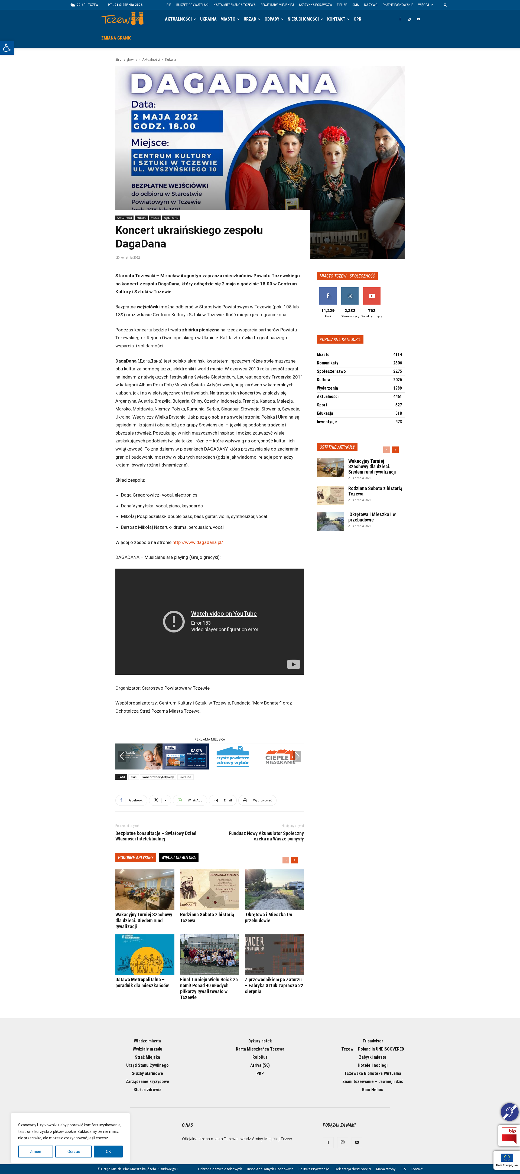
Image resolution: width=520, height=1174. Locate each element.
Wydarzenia (171, 218)
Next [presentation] (297, 756)
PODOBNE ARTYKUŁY (135, 857)
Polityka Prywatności (314, 1169)
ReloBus (260, 1057)
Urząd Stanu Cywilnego (147, 1065)
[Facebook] (400, 19)
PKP (260, 1073)
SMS (355, 5)
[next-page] (294, 860)
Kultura (141, 218)
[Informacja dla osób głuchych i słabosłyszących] (510, 1113)
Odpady (272, 19)
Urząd (250, 19)
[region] (70, 1138)
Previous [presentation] (122, 756)
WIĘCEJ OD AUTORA (178, 857)
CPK (357, 19)
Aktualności (178, 19)
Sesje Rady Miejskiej (277, 5)
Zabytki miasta (372, 1057)
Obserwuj (350, 289)
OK (108, 1151)
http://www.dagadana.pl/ (198, 542)
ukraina (185, 777)
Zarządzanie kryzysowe (147, 1081)
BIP (169, 5)
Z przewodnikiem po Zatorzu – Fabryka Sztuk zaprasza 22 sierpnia (274, 985)
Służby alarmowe (147, 1073)
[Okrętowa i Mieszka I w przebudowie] (274, 889)
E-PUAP (342, 5)
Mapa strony (385, 1169)
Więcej (423, 5)
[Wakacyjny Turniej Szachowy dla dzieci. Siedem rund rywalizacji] (144, 889)
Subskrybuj (372, 289)
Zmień (35, 1151)
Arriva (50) (260, 1065)
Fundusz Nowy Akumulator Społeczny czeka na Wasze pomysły (266, 836)
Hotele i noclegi (373, 1065)
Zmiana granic (116, 38)
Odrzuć (73, 1151)
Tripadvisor (372, 1040)
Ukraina (208, 19)
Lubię (328, 289)
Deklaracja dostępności (353, 1169)
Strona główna (126, 59)
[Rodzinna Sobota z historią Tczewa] (209, 889)
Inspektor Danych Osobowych (270, 1169)
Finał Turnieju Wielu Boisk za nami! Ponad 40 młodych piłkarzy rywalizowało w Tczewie (209, 988)
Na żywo (371, 5)
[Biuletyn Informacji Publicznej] (509, 1135)
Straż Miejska (147, 1057)
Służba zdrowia (147, 1089)
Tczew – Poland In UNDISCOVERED (372, 1049)
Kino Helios (372, 1089)
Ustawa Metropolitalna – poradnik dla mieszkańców (142, 982)
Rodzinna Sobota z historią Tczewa (375, 491)
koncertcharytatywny (158, 777)
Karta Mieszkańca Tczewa (234, 5)
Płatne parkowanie (398, 5)
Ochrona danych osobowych (220, 1169)
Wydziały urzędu (147, 1049)
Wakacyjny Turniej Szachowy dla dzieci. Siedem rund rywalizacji (143, 920)
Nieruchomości (303, 19)
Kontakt (336, 19)
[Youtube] (418, 19)
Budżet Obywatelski (192, 5)
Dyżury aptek (260, 1040)
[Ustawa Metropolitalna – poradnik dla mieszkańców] (144, 954)
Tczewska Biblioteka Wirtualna (372, 1073)
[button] (7, 48)
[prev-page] (285, 860)
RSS (403, 1169)
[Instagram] (409, 19)
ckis (133, 777)
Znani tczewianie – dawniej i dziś (372, 1081)
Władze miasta (147, 1040)
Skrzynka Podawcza (315, 5)
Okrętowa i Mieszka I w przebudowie (268, 917)
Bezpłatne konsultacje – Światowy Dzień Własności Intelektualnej (155, 836)
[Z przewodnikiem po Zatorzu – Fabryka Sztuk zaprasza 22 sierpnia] (274, 954)
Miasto (227, 19)
